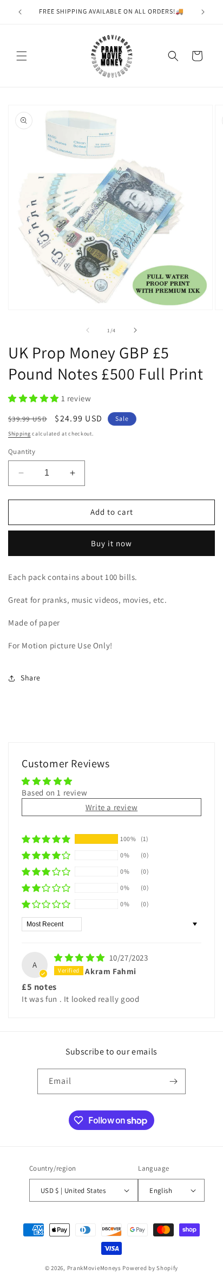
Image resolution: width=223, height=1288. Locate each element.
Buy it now (111, 543)
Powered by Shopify (150, 1268)
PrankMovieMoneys (94, 1268)
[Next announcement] (203, 12)
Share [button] (31, 678)
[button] (22, 56)
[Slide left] (88, 330)
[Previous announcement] (20, 12)
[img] (80, 957)
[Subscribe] (173, 1081)
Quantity (21, 451)
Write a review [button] (111, 807)
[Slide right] (135, 330)
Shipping (19, 433)
